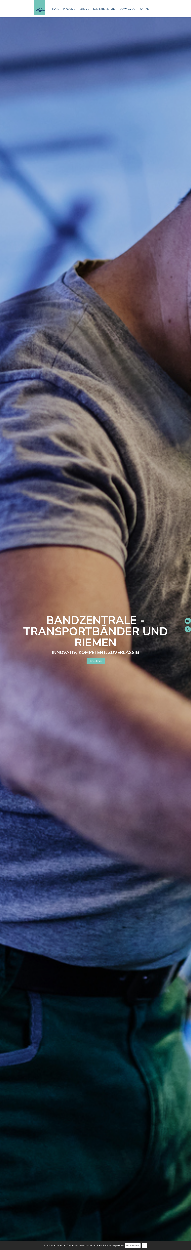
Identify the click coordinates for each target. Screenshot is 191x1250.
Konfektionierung (104, 8)
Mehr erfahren (95, 661)
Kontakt (145, 8)
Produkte (69, 8)
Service (84, 8)
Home (55, 8)
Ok (144, 1245)
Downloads (127, 8)
